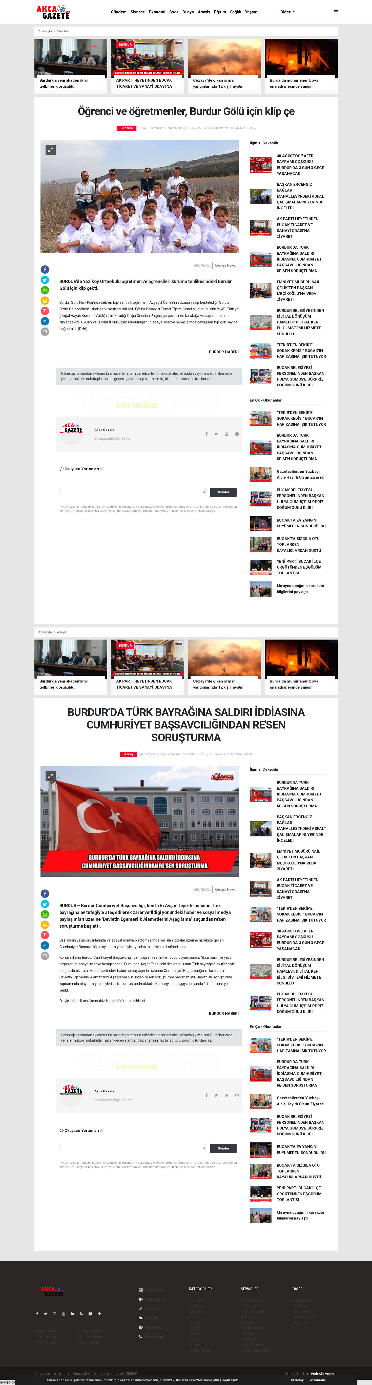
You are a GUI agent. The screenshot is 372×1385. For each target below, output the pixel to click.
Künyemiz (153, 1327)
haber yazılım (211, 1374)
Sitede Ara (302, 1300)
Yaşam (251, 12)
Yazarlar (151, 1309)
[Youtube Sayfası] (65, 1314)
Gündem (119, 12)
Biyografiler (303, 1311)
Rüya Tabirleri (304, 1317)
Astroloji (300, 1323)
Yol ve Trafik (251, 1306)
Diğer (286, 12)
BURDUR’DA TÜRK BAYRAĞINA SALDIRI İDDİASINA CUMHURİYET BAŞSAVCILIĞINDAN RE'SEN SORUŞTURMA (299, 259)
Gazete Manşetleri (256, 1350)
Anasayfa (45, 31)
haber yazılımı (149, 1374)
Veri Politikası (47, 1342)
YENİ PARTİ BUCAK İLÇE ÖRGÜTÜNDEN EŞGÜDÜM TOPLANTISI (299, 567)
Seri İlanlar (250, 1339)
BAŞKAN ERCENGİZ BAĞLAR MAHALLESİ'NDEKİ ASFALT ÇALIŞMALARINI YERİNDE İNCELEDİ (301, 196)
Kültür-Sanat (200, 1350)
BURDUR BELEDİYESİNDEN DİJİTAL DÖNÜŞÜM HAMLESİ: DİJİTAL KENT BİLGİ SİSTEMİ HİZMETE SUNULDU (300, 322)
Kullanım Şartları (91, 1331)
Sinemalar (250, 1334)
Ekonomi (157, 12)
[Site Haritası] (92, 1314)
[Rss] (83, 1314)
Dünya (188, 12)
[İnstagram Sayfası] (56, 1314)
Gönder (223, 492)
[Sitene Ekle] (101, 1314)
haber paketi (170, 1374)
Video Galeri (155, 1299)
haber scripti (190, 1374)
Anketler (300, 1306)
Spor (173, 12)
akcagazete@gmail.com (113, 438)
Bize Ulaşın (153, 1337)
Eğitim (220, 12)
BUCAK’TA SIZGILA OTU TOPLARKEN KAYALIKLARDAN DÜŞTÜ (299, 544)
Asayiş (204, 12)
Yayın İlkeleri (46, 1337)
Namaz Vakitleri (254, 1311)
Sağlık (235, 12)
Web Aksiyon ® (322, 1374)
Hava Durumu (252, 1300)
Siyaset (138, 12)
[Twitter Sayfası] (47, 1314)
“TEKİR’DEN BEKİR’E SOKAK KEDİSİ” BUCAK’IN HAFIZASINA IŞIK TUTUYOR (301, 351)
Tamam (319, 1380)
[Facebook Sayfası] (39, 1314)
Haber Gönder (89, 1342)
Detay (299, 1380)
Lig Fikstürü (251, 1323)
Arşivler (151, 1318)
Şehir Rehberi (252, 1345)
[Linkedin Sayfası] (74, 1314)
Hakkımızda (46, 1331)
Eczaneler (250, 1317)
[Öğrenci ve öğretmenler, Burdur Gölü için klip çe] (139, 196)
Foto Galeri (154, 1290)
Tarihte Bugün (253, 1328)
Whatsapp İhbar (91, 1337)
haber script (231, 1374)
